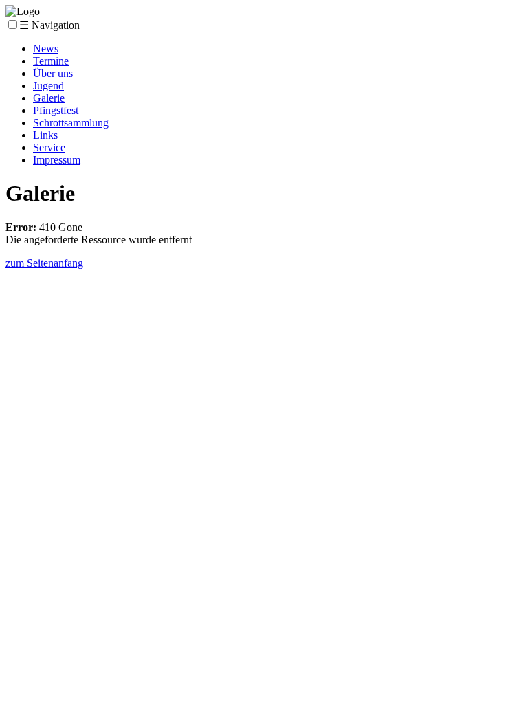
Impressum (56, 160)
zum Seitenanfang (44, 263)
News (45, 48)
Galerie (49, 98)
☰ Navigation (49, 25)
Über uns (53, 73)
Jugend (48, 85)
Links (45, 135)
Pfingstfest (55, 110)
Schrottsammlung (71, 123)
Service (49, 147)
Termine (51, 61)
